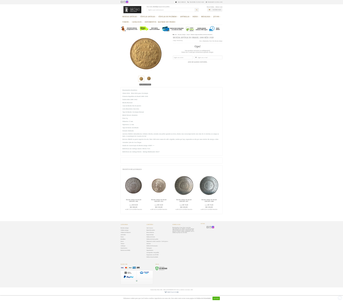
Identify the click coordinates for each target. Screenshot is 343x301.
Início (175, 34)
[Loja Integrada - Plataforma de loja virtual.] (171, 292)
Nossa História (150, 232)
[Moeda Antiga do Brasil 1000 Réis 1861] (133, 192)
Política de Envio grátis (152, 239)
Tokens (122, 243)
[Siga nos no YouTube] (210, 227)
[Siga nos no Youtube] (124, 2)
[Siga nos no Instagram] (127, 2)
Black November (150, 230)
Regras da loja (150, 234)
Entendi (216, 298)
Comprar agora (134, 203)
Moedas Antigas (182, 34)
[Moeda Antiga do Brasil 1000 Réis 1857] (183, 192)
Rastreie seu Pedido (125, 250)
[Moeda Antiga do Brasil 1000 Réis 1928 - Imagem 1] (141, 79)
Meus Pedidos (210, 7)
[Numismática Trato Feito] (132, 9)
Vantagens (149, 248)
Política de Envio (150, 237)
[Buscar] (197, 10)
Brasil (188, 34)
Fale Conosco (181, 2)
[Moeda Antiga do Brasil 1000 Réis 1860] (209, 192)
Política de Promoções (152, 246)
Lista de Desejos (145, 84)
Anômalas (123, 234)
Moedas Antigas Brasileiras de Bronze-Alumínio (201, 34)
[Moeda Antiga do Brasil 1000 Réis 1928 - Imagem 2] (149, 78)
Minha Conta (219, 7)
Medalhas (123, 239)
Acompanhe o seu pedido (152, 252)
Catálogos (123, 246)
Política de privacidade (152, 257)
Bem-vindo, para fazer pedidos (158, 6)
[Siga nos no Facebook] (122, 2)
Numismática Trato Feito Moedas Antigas (212, 41)
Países (122, 237)
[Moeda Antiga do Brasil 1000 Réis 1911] (158, 192)
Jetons (122, 241)
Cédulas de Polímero (126, 232)
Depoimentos (124, 248)
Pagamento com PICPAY (152, 254)
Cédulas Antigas (124, 230)
